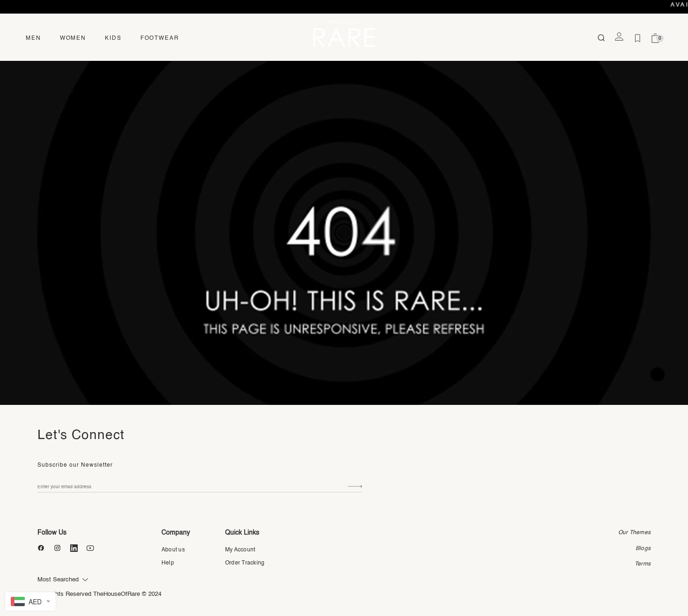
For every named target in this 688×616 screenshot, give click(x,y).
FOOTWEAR (159, 38)
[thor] (344, 33)
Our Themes (634, 532)
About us (173, 550)
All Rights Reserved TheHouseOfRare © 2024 (99, 594)
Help (167, 563)
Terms (643, 564)
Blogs (643, 548)
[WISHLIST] (637, 38)
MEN (33, 38)
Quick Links (242, 532)
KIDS (113, 38)
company (175, 532)
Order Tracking (244, 563)
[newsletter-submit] (355, 486)
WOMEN (73, 38)
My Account (240, 550)
